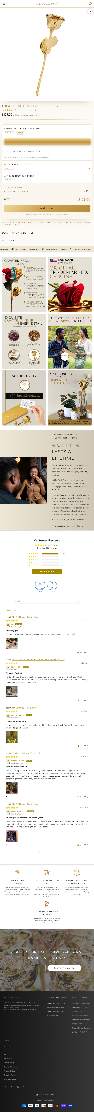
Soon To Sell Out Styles (56, 1011)
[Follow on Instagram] (18, 1087)
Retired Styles (52, 1016)
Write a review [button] (47, 571)
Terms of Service (10, 1067)
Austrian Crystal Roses (81, 1020)
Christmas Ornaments (80, 1007)
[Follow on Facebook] (5, 1087)
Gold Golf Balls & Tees (80, 1032)
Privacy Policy (9, 1071)
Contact (7, 1050)
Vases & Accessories (80, 1024)
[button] (47, 166)
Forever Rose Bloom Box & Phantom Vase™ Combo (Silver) (38, 659)
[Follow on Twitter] (11, 1087)
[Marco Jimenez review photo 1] (12, 737)
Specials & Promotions (56, 1003)
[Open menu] (4, 3)
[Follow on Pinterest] (24, 1087)
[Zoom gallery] (90, 11)
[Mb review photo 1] (12, 643)
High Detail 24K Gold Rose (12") (26, 753)
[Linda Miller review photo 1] (12, 691)
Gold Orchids (77, 1011)
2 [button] (43, 853)
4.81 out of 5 (53, 545)
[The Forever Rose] (47, 3)
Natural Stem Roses (80, 1016)
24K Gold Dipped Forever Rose (25, 617)
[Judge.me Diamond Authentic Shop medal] (40, 585)
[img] (12, 621)
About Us (7, 1046)
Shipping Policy (10, 1075)
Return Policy (9, 1063)
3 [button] (47, 853)
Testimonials (9, 1058)
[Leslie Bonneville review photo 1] (12, 836)
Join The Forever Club (64, 968)
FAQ (5, 1054)
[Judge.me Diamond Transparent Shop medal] (52, 585)
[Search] (86, 3)
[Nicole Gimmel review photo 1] (12, 788)
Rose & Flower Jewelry (81, 1028)
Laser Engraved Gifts (55, 1007)
